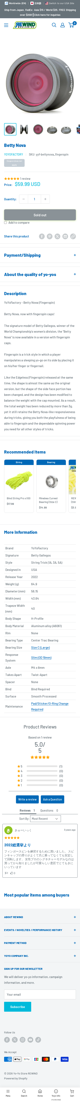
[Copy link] (73, 236)
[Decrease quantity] (23, 199)
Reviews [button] (25, 810)
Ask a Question (52, 799)
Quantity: (10, 199)
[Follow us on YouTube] (30, 1040)
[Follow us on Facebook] (7, 1040)
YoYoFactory (13, 154)
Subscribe (17, 1007)
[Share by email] (65, 236)
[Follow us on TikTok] (38, 1040)
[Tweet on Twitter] (57, 236)
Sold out (40, 215)
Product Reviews (40, 726)
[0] (71, 25)
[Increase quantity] (45, 199)
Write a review (27, 799)
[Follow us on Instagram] (22, 1040)
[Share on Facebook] (42, 236)
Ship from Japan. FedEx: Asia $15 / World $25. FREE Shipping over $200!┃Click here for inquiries (40, 12)
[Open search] (54, 25)
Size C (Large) (40, 647)
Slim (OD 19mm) (41, 657)
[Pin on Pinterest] (50, 236)
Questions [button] (46, 810)
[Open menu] (6, 25)
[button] (6, 873)
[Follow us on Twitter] (15, 1040)
